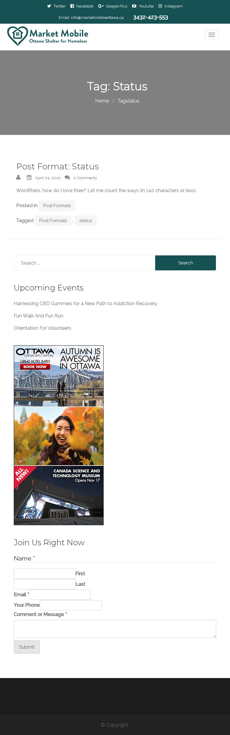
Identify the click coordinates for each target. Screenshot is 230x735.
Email (21, 594)
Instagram (173, 6)
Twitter (60, 6)
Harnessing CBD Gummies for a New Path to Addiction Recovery (85, 303)
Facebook (84, 6)
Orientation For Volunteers (42, 328)
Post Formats (57, 205)
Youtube (146, 6)
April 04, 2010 (48, 178)
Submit (27, 647)
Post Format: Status (57, 166)
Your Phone (27, 605)
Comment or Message (40, 614)
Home (102, 101)
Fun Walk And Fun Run (38, 316)
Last (80, 584)
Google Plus (116, 6)
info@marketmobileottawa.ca (97, 17)
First (80, 573)
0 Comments (85, 178)
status (85, 220)
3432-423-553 (150, 17)
